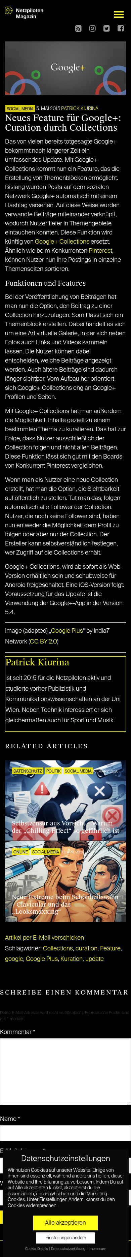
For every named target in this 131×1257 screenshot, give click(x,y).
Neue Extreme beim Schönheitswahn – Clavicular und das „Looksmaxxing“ (65, 904)
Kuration (71, 959)
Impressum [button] (97, 1249)
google (14, 959)
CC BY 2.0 (43, 642)
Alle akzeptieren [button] (65, 1223)
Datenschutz (27, 771)
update (94, 959)
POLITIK (53, 771)
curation (86, 949)
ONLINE (20, 852)
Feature (110, 949)
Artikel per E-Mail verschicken (44, 938)
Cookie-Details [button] (36, 1249)
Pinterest (100, 251)
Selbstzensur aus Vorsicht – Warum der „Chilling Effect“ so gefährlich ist (65, 827)
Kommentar (17, 1032)
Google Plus (67, 631)
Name (10, 1119)
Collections (58, 949)
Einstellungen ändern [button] (65, 1238)
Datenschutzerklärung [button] (68, 1249)
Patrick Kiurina (79, 108)
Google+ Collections (62, 242)
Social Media (20, 109)
